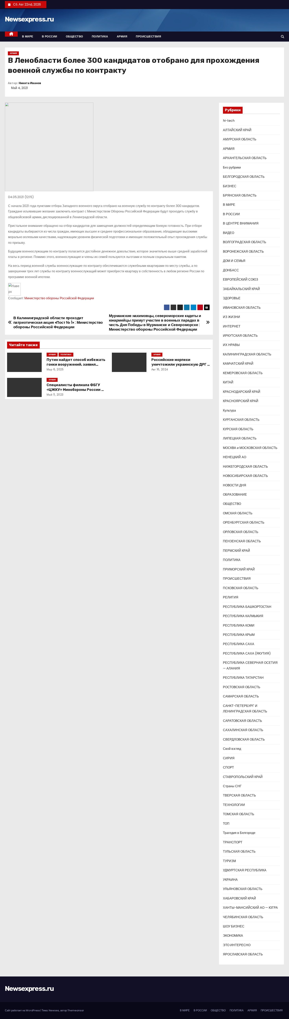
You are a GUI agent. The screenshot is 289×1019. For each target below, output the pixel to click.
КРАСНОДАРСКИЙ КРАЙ (241, 391)
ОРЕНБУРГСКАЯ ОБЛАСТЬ (243, 522)
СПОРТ (228, 767)
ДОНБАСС (231, 270)
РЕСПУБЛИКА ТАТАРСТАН (243, 677)
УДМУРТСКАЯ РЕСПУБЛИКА (244, 870)
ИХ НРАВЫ (231, 345)
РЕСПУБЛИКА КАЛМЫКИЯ (243, 616)
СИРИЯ (229, 758)
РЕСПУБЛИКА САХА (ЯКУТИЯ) (247, 653)
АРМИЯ (122, 36)
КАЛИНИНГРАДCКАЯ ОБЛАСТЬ (247, 354)
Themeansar (75, 1010)
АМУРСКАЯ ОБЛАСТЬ (239, 139)
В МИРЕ (27, 36)
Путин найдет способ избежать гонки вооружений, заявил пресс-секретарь (76, 364)
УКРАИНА (230, 879)
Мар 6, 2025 (55, 369)
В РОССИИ (49, 36)
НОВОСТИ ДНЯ (234, 485)
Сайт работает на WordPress (22, 1010)
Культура (229, 410)
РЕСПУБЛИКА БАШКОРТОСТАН (247, 607)
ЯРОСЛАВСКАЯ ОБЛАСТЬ (243, 954)
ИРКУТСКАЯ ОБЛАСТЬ (240, 335)
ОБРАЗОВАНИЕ (235, 494)
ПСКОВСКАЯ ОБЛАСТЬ (240, 588)
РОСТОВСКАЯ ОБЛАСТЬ (241, 687)
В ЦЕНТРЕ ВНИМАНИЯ (241, 223)
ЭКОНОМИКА (233, 935)
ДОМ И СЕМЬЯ (234, 261)
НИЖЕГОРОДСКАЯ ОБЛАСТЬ (245, 466)
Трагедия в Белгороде (239, 833)
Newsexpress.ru (29, 19)
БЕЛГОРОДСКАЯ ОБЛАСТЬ (244, 176)
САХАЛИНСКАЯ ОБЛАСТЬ (243, 730)
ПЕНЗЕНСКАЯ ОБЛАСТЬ (242, 541)
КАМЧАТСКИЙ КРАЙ (238, 363)
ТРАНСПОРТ (232, 842)
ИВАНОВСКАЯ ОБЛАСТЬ (242, 307)
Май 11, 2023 (55, 395)
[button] (282, 36)
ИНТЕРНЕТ (231, 326)
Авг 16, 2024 (159, 369)
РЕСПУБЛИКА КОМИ (238, 625)
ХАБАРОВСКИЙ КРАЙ (239, 898)
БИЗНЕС (229, 186)
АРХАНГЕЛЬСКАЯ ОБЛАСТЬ (245, 158)
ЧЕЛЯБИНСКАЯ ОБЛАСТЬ (243, 917)
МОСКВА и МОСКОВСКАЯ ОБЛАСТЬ (250, 448)
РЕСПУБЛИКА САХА (238, 644)
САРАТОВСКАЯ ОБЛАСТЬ (242, 721)
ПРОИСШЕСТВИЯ (148, 36)
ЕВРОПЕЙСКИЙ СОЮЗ (240, 279)
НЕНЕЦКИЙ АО (234, 457)
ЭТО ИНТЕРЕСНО (236, 945)
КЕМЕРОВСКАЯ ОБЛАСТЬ (243, 373)
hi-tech (229, 120)
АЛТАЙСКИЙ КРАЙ (237, 130)
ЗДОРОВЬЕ (231, 298)
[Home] (11, 34)
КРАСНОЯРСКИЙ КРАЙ (240, 401)
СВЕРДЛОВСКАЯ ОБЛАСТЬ (244, 739)
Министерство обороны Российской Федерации (59, 298)
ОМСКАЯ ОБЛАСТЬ (237, 513)
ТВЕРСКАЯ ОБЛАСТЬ (239, 795)
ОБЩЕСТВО (74, 36)
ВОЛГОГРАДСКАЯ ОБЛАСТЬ (244, 242)
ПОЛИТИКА (100, 36)
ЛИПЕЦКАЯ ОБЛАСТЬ (240, 438)
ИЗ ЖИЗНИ (231, 317)
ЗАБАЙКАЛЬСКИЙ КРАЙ (241, 289)
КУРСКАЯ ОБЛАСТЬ (238, 429)
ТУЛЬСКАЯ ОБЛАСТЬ (239, 851)
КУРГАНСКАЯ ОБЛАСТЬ (241, 419)
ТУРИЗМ (229, 861)
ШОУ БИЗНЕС (233, 926)
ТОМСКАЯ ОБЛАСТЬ (238, 814)
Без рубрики (232, 167)
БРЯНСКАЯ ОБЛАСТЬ (240, 195)
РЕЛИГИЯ (230, 597)
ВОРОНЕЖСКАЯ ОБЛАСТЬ (243, 251)
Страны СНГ (232, 786)
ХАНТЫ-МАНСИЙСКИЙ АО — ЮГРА (250, 907)
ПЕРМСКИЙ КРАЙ (236, 550)
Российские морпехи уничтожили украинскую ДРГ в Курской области (180, 364)
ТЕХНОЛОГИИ (234, 805)
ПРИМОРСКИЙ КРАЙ (239, 569)
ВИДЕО (228, 233)
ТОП (226, 823)
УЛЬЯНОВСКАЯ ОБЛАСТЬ (242, 889)
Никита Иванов (30, 83)
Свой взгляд (232, 748)
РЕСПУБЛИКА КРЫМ (239, 634)
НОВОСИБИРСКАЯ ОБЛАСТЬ (245, 476)
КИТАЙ (228, 382)
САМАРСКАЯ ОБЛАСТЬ (241, 696)
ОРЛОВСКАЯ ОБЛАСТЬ (240, 532)
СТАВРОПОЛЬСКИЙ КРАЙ (243, 777)
